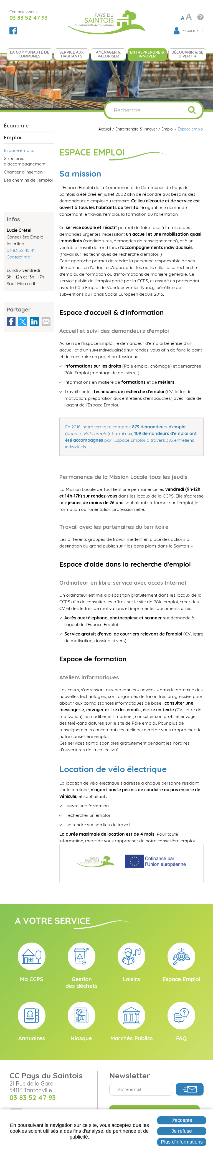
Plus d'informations (182, 1142)
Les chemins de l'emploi (28, 180)
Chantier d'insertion (23, 172)
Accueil (104, 129)
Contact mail (19, 257)
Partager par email (46, 321)
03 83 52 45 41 (21, 250)
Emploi (167, 129)
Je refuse (181, 1131)
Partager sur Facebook (11, 321)
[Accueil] (106, 21)
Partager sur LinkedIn (34, 321)
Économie (16, 125)
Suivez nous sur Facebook (13, 30)
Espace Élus (193, 30)
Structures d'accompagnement (24, 160)
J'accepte (181, 1120)
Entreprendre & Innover (136, 129)
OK (192, 110)
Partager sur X (22, 321)
